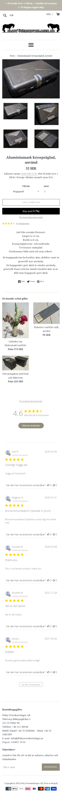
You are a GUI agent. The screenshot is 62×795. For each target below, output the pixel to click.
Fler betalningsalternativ (31, 217)
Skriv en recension (31, 425)
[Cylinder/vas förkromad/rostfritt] (15, 320)
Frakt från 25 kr (29, 173)
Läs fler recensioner (31, 684)
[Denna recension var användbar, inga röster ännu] (48, 485)
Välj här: (26, 186)
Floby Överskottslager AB (32, 783)
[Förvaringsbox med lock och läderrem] (15, 363)
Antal (46, 186)
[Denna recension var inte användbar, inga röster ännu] (54, 485)
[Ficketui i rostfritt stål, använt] (46, 313)
